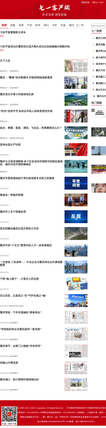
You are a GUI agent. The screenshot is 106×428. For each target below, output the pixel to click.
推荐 (4, 25)
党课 (21, 25)
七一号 (80, 25)
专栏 (54, 25)
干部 (29, 25)
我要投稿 (85, 2)
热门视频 (96, 102)
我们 (46, 25)
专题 (63, 25)
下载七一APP (97, 2)
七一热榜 (96, 30)
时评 (37, 25)
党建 (12, 25)
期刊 (71, 25)
